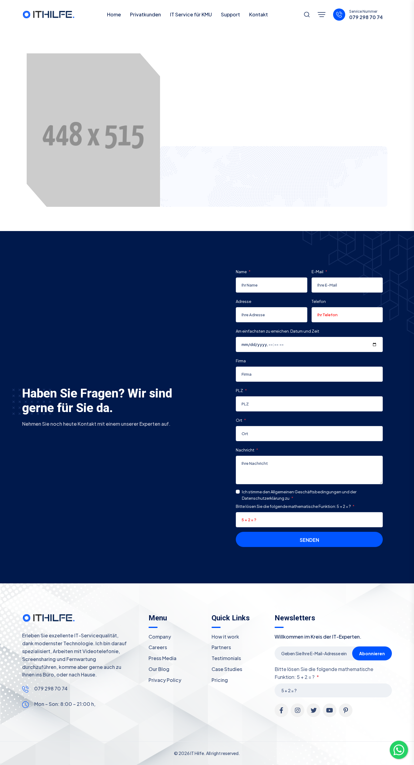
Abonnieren (372, 653)
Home (114, 14)
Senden (309, 540)
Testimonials (226, 658)
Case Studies (227, 669)
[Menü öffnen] (322, 14)
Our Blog (159, 669)
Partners (221, 647)
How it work (225, 636)
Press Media (162, 658)
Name (241, 271)
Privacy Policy (165, 680)
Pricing (220, 680)
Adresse (243, 301)
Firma (241, 360)
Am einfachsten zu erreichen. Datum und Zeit (277, 331)
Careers (158, 647)
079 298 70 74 (366, 17)
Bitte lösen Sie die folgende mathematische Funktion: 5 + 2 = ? (293, 506)
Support (230, 14)
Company (160, 636)
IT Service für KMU (191, 14)
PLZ (240, 390)
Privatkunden (145, 14)
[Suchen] (306, 15)
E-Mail (318, 271)
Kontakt (258, 14)
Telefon (319, 301)
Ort (239, 420)
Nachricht (245, 450)
